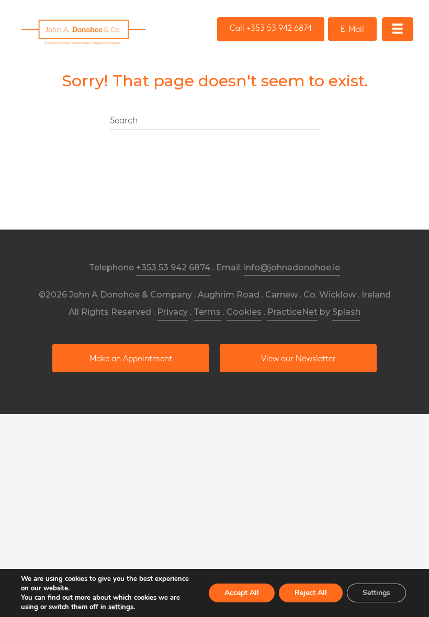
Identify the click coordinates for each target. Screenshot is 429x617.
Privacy (172, 312)
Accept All (241, 593)
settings (120, 607)
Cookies (244, 312)
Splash (346, 312)
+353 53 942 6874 (173, 267)
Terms (207, 312)
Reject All (311, 593)
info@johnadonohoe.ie (292, 267)
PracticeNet (292, 312)
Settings (376, 593)
